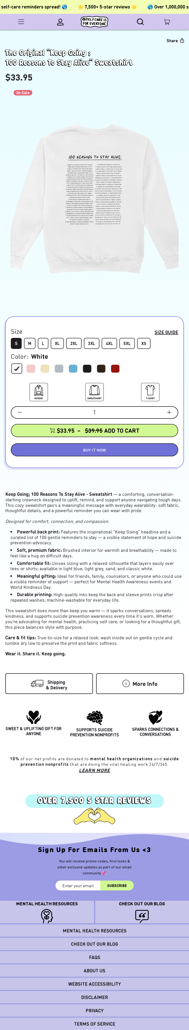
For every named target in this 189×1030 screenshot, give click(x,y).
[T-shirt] (150, 391)
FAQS (94, 957)
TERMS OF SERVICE (94, 1024)
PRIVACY (95, 1010)
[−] (20, 412)
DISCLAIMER (94, 997)
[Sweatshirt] (94, 391)
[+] (169, 412)
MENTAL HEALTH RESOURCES (95, 931)
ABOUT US (94, 971)
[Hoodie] (39, 391)
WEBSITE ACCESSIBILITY (94, 984)
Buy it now (94, 449)
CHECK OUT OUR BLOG (94, 944)
